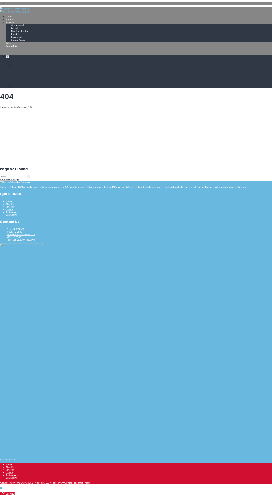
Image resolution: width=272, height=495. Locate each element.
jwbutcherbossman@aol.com (21, 234)
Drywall (14, 28)
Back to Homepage (9, 179)
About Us (10, 19)
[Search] (28, 176)
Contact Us (11, 46)
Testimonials (12, 212)
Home (9, 16)
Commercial (17, 25)
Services (10, 22)
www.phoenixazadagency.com (75, 482)
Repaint (15, 34)
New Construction (20, 31)
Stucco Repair (18, 40)
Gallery (9, 43)
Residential (16, 37)
